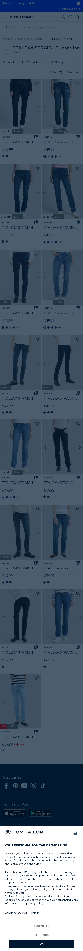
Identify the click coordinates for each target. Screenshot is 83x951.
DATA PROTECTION (16, 912)
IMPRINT (36, 912)
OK (41, 943)
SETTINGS (42, 935)
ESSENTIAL (41, 926)
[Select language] (75, 833)
